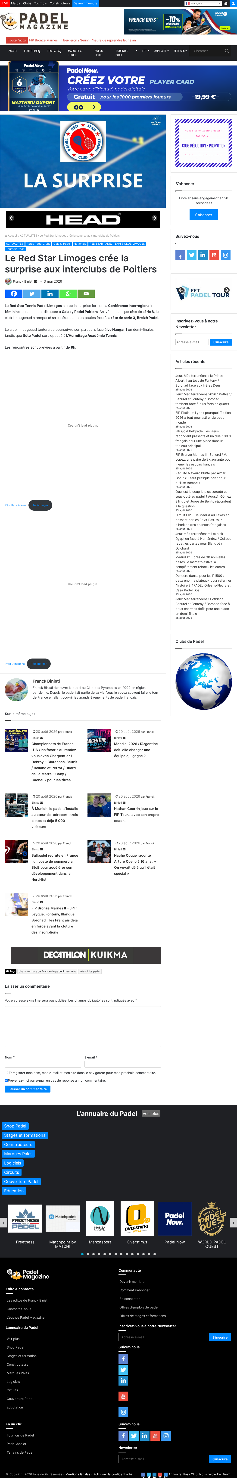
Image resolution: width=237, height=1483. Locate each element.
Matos (15, 3)
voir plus (151, 1113)
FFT (144, 51)
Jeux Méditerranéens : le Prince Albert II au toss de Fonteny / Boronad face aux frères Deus (199, 380)
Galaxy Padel (62, 243)
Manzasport (62, 1242)
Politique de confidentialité (113, 1474)
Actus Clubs (99, 53)
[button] (82, 1254)
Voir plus (13, 1339)
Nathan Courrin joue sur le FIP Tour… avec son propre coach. (136, 814)
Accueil (13, 51)
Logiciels (13, 1381)
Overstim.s (100, 1242)
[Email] (86, 294)
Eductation (15, 1407)
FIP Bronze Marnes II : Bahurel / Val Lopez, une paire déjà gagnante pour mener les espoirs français (203, 459)
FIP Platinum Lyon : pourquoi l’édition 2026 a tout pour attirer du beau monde (203, 417)
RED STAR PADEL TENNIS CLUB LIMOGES (117, 243)
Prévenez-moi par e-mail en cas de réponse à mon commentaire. (57, 1080)
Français (196, 3)
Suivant (154, 218)
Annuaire (160, 51)
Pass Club (190, 1474)
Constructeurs (60, 3)
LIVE (5, 3)
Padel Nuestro (212, 1242)
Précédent (11, 218)
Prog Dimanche (15, 663)
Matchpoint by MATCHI (25, 1244)
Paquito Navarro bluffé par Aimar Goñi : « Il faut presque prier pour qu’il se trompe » (200, 478)
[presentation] (3, 1222)
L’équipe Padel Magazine (25, 1317)
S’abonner (203, 214)
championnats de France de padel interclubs (47, 971)
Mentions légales (77, 1474)
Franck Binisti (23, 281)
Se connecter (129, 1299)
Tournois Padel (121, 53)
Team (226, 1474)
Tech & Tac (54, 51)
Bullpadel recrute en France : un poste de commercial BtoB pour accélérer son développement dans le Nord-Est (54, 867)
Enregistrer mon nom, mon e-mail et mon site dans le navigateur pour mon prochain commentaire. (82, 1073)
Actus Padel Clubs (38, 243)
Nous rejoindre (210, 1474)
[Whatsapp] (68, 294)
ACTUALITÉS (28, 235)
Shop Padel (15, 1347)
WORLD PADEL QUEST (174, 1244)
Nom (10, 1057)
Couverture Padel (20, 1399)
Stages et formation (22, 1356)
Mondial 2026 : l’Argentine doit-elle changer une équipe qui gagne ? (136, 750)
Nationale (80, 243)
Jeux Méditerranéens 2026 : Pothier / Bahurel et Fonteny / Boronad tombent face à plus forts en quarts (203, 399)
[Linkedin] (50, 294)
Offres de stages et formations (142, 1316)
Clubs (27, 3)
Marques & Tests (74, 53)
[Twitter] (32, 294)
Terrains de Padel (20, 1452)
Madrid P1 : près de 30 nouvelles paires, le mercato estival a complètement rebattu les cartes (200, 562)
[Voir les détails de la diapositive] (83, 219)
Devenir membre (85, 3)
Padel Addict (16, 1444)
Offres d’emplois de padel (138, 1307)
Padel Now (137, 1242)
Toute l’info (32, 51)
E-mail (90, 1057)
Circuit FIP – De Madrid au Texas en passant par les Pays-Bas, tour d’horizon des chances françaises (202, 520)
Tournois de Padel (20, 1435)
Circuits (12, 1390)
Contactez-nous (19, 1309)
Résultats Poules (15, 505)
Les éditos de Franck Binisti (27, 1300)
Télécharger (40, 505)
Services (179, 51)
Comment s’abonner (134, 1290)
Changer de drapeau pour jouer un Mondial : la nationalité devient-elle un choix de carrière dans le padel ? (109, 40)
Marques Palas (18, 1373)
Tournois (40, 3)
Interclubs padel (90, 971)
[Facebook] (13, 294)
